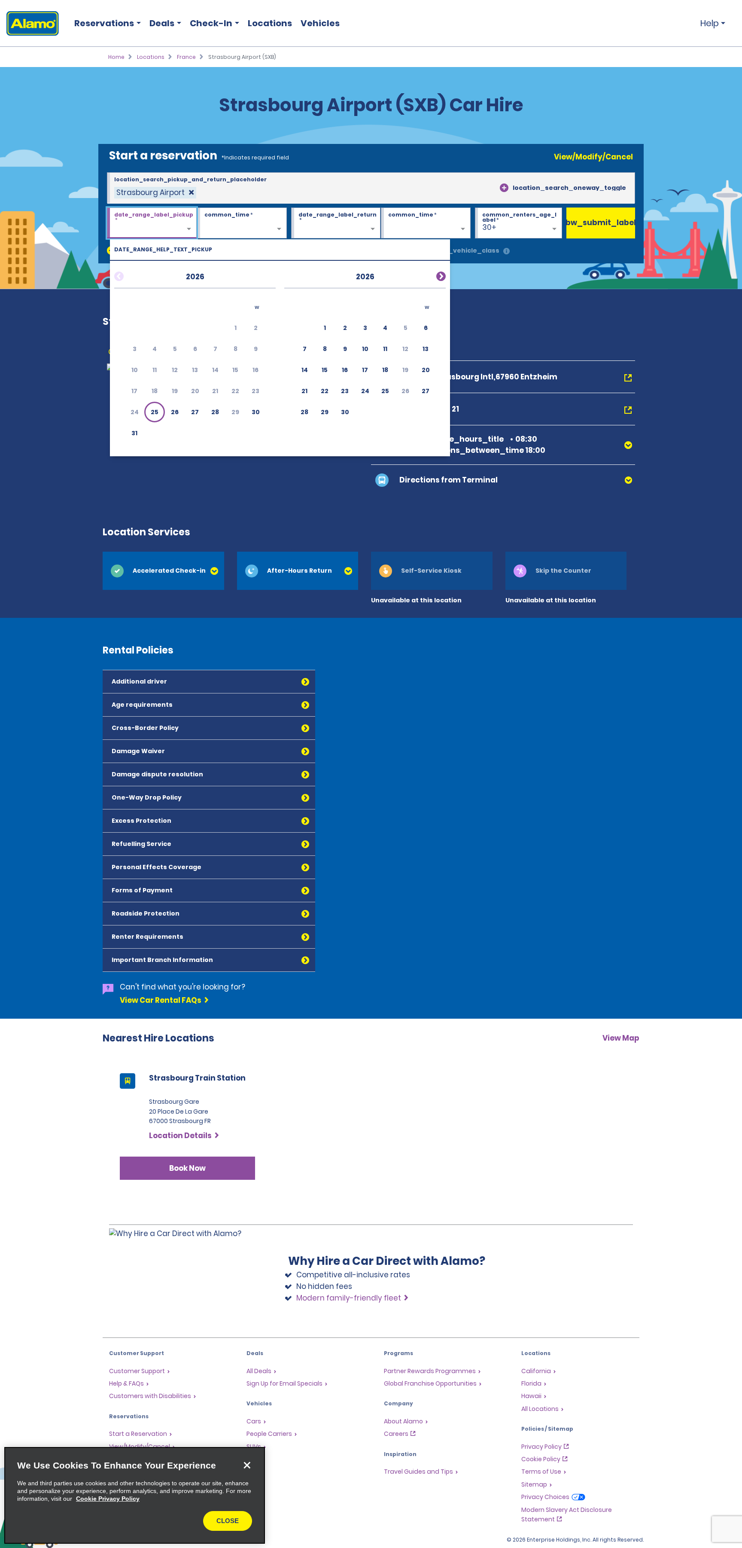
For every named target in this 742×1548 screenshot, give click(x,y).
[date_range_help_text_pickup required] (151, 223)
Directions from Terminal (448, 480)
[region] (134, 1495)
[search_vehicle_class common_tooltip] (506, 251)
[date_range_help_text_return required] (336, 223)
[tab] (163, 571)
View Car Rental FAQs (160, 1000)
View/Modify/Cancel (593, 157)
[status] (155, 192)
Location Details (180, 1135)
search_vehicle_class (462, 250)
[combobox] (371, 188)
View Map (620, 1038)
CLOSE (227, 1520)
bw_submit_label (600, 222)
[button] (154, 412)
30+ (489, 227)
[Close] (247, 1465)
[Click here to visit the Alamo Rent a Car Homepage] (29, 23)
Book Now (187, 1168)
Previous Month (129, 275)
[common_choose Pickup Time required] (242, 223)
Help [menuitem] (709, 23)
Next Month (431, 275)
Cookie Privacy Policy (108, 1498)
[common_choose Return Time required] (425, 223)
